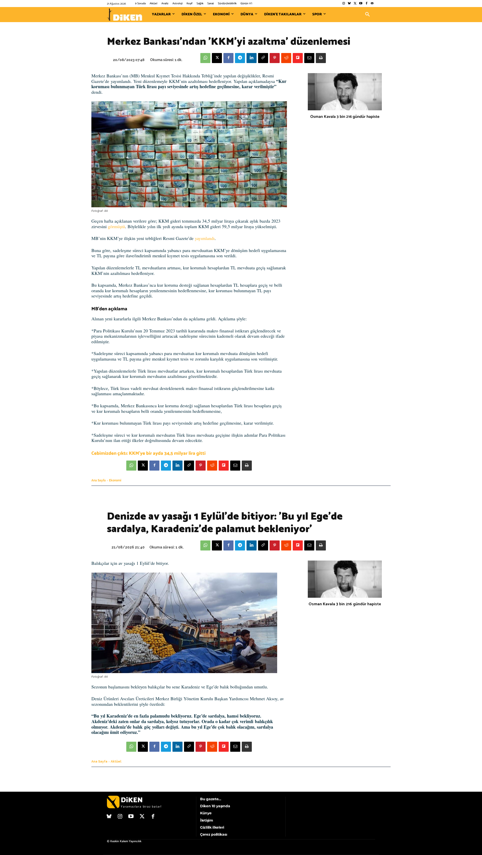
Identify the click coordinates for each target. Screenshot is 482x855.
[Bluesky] (349, 4)
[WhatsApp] (205, 58)
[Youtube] (361, 4)
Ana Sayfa (98, 480)
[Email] (309, 58)
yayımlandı (205, 238)
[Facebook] (366, 4)
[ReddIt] (286, 58)
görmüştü (116, 226)
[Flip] (298, 58)
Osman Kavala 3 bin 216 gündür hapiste (344, 116)
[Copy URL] (263, 58)
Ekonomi (115, 480)
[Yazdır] (321, 58)
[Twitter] (355, 4)
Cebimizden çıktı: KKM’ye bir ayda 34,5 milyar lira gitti (148, 453)
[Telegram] (240, 58)
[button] (367, 14)
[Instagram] (343, 4)
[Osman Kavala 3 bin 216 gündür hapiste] (345, 91)
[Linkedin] (252, 58)
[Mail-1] (372, 4)
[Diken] (124, 15)
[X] (217, 58)
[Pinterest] (275, 58)
